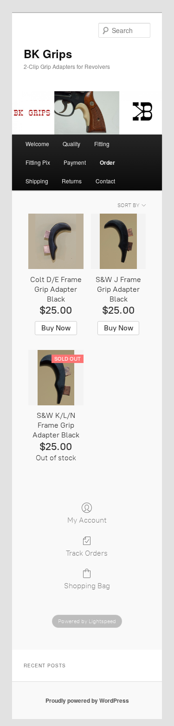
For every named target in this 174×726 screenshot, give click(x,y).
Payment (75, 162)
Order (107, 162)
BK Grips (48, 53)
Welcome (37, 144)
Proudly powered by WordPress (87, 700)
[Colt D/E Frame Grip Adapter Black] (56, 241)
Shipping (37, 181)
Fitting (102, 144)
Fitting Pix (38, 162)
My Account (87, 520)
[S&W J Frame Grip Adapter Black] (118, 241)
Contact (105, 181)
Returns (72, 181)
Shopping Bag (87, 585)
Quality (71, 144)
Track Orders (87, 553)
